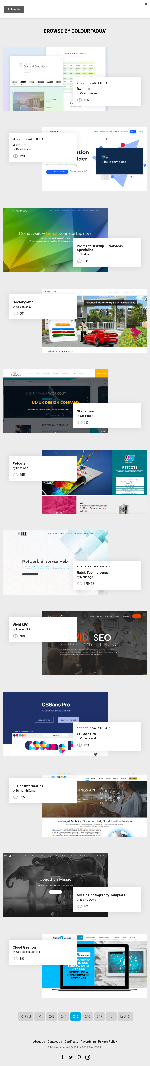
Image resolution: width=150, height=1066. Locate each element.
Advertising (88, 1041)
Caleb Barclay (88, 93)
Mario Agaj (87, 577)
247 (99, 1016)
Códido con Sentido (28, 951)
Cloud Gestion (24, 947)
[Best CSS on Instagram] (88, 1057)
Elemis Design (88, 899)
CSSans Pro (86, 734)
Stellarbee (85, 411)
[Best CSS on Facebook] (62, 1057)
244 (63, 1016)
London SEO (23, 629)
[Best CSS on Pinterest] (79, 1057)
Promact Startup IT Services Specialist (100, 248)
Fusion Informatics (28, 786)
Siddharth (86, 254)
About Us (39, 1041)
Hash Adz (22, 468)
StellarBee (86, 415)
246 (87, 1016)
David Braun (23, 149)
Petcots (19, 463)
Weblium (20, 145)
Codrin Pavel (88, 738)
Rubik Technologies (93, 572)
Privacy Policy (107, 1041)
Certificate (71, 1041)
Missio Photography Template (101, 895)
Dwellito (83, 89)
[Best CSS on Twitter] (71, 1057)
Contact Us (54, 1041)
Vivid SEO (21, 625)
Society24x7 (23, 302)
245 (75, 1016)
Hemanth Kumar (26, 790)
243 (51, 1016)
